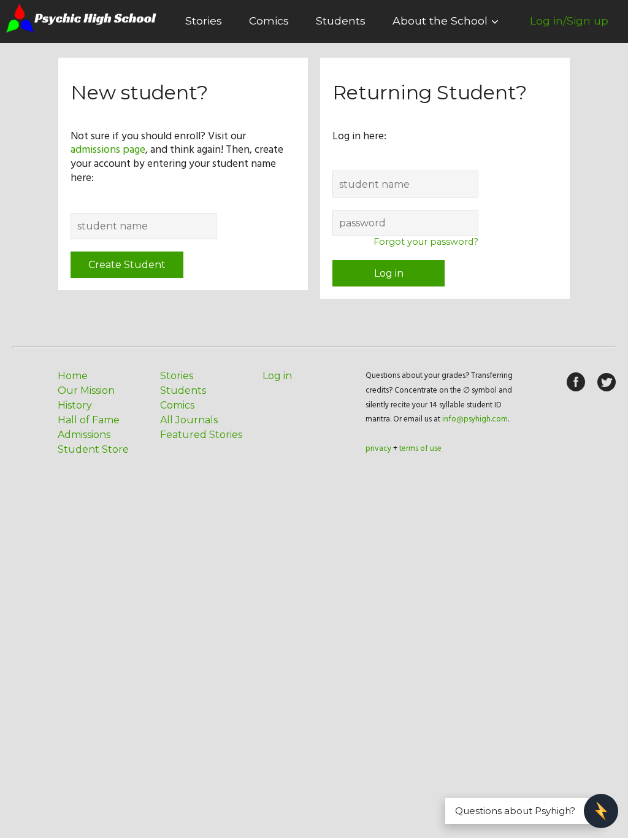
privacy (378, 448)
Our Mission (86, 390)
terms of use (420, 448)
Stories (203, 20)
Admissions (84, 434)
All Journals (189, 420)
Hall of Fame (89, 420)
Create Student (127, 265)
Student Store (93, 449)
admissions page (108, 150)
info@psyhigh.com (475, 419)
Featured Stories (201, 434)
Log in (389, 273)
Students (341, 20)
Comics (269, 20)
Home (73, 376)
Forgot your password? (425, 241)
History (75, 405)
